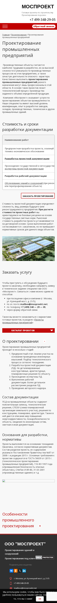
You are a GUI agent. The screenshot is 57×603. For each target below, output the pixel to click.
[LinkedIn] (24, 571)
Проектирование (19, 34)
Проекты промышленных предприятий (23, 321)
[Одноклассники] (15, 571)
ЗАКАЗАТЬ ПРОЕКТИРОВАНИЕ (37, 196)
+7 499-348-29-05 (21, 583)
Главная (6, 34)
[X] (20, 571)
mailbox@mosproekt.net (25, 588)
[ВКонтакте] (11, 571)
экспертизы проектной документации (24, 168)
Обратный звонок (43, 26)
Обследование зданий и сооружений (24, 183)
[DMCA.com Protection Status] (45, 558)
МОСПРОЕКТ (38, 6)
